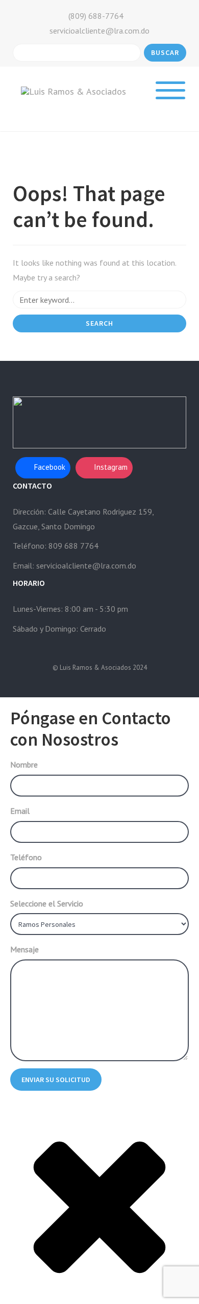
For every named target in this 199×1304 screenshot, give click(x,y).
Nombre (24, 764)
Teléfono (26, 857)
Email (20, 811)
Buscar (165, 52)
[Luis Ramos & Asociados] (73, 91)
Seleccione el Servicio (46, 903)
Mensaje (24, 949)
